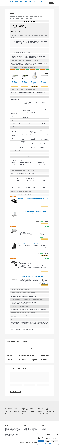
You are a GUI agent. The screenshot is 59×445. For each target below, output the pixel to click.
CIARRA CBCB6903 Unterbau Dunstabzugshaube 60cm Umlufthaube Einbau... (31, 260)
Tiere (41, 1)
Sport (38, 1)
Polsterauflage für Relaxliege (33, 360)
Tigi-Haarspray (16, 405)
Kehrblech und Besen (45, 355)
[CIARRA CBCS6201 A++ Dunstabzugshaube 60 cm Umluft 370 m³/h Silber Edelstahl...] (14, 214)
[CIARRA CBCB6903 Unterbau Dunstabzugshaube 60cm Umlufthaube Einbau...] (14, 263)
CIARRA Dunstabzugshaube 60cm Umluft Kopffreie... (34, 82)
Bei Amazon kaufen (14, 86)
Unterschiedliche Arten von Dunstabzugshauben (19, 27)
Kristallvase (21, 352)
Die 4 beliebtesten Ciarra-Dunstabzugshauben (18, 25)
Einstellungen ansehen (54, 441)
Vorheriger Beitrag (9, 336)
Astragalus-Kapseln (17, 411)
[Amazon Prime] (35, 83)
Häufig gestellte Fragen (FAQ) (16, 31)
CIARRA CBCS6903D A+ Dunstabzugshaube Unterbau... (14, 82)
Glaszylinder (9, 355)
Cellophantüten (40, 408)
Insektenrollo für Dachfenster (22, 348)
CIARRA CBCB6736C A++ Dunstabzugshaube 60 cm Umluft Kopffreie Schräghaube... (32, 243)
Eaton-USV (15, 408)
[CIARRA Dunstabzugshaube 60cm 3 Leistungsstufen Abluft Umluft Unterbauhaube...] (44, 76)
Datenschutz (46, 443)
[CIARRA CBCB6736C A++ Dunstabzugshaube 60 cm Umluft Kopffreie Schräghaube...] (14, 246)
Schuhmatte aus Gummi (34, 352)
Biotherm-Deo (48, 413)
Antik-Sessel (24, 411)
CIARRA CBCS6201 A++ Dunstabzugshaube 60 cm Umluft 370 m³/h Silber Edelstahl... (33, 211)
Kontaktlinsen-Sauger (33, 413)
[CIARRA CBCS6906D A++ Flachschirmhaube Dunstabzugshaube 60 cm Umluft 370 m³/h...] (14, 230)
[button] (57, 434)
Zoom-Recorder (8, 411)
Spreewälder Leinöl (8, 408)
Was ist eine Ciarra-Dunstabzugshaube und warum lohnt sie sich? (21, 24)
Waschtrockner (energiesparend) (33, 344)
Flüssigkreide (44, 343)
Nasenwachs (16, 413)
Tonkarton (31, 408)
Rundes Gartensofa (11, 343)
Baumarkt (11, 1)
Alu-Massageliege (22, 359)
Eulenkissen (9, 352)
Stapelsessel (9, 359)
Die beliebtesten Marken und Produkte (17, 30)
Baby (7, 1)
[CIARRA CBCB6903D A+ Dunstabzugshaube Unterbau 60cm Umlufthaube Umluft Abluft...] (24, 76)
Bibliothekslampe (44, 352)
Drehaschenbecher (45, 347)
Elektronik (25, 1)
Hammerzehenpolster (50, 411)
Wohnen (8, 4)
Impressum (50, 443)
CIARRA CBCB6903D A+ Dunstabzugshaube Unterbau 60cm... (24, 82)
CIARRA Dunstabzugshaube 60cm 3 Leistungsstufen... (44, 82)
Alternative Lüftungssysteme (15, 28)
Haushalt (34, 1)
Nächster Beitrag (50, 336)
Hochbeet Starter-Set (45, 359)
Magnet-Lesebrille (41, 413)
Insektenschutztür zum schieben (34, 348)
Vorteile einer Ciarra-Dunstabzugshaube (17, 26)
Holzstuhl (39, 405)
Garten (30, 1)
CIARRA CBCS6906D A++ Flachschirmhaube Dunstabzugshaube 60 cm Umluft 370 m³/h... (32, 229)
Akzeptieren (41, 441)
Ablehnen (47, 441)
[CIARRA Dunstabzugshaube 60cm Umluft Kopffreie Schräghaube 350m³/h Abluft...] (34, 76)
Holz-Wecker (48, 405)
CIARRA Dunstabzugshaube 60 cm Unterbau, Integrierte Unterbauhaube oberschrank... (30, 277)
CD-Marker (32, 355)
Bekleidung (16, 1)
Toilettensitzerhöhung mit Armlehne (24, 356)
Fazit (11, 32)
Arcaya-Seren (32, 411)
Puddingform (21, 343)
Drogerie (21, 1)
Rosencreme (40, 411)
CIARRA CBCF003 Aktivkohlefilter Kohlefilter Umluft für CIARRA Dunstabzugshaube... (33, 198)
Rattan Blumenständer (11, 347)
